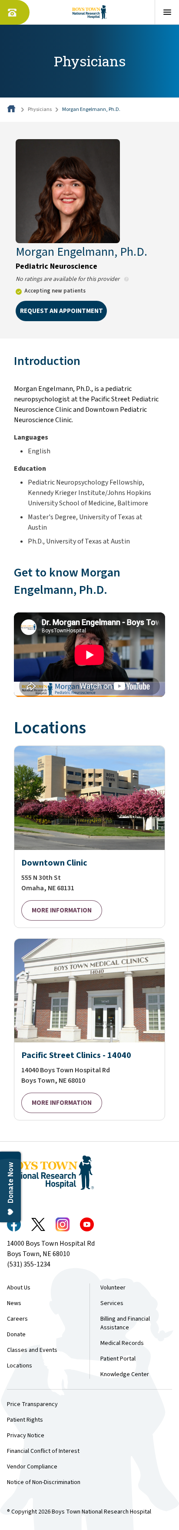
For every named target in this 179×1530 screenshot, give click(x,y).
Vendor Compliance (32, 1466)
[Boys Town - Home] (89, 12)
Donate (16, 1334)
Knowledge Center (124, 1374)
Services (111, 1303)
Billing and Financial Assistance (125, 1323)
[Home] (12, 109)
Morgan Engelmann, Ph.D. (91, 109)
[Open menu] (167, 12)
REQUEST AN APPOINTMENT (61, 311)
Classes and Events (32, 1350)
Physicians (40, 109)
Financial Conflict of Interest (43, 1451)
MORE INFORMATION (62, 910)
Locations (19, 1365)
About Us (18, 1287)
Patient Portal (118, 1358)
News (14, 1303)
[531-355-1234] (15, 12)
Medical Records (122, 1343)
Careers (17, 1319)
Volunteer (113, 1287)
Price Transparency (32, 1404)
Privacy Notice (25, 1435)
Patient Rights (25, 1420)
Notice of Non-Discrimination (43, 1482)
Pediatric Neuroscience (56, 266)
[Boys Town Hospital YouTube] (87, 1224)
